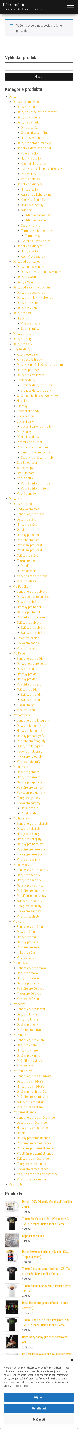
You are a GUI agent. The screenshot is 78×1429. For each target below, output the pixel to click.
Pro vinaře (19, 1035)
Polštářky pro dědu (29, 684)
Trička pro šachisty (29, 911)
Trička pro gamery (28, 803)
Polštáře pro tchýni (29, 1030)
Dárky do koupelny (28, 117)
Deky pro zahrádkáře (30, 1081)
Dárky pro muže (23, 334)
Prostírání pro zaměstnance (35, 1153)
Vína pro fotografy (28, 762)
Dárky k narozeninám (30, 267)
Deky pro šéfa (26, 932)
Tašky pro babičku (28, 638)
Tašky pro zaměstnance (32, 1164)
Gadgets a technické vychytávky (38, 396)
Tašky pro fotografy (29, 751)
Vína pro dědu (26, 710)
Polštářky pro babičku (31, 617)
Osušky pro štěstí (28, 535)
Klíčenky (22, 406)
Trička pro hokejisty (29, 854)
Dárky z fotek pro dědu (31, 664)
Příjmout (39, 1397)
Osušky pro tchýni (28, 1025)
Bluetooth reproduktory (35, 452)
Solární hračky (30, 329)
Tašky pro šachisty (29, 906)
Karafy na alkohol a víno (36, 194)
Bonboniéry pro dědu (30, 659)
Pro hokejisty (21, 818)
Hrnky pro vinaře (27, 1050)
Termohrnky (32, 236)
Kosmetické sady (28, 411)
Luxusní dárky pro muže (36, 426)
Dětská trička (29, 808)
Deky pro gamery (28, 772)
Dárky (12, 97)
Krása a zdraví (26, 416)
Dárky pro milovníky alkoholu (35, 298)
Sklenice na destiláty (38, 215)
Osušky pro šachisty (30, 885)
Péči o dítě (16, 1184)
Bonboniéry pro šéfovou (32, 968)
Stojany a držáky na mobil (37, 457)
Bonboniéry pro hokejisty (32, 823)
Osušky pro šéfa (27, 942)
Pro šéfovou (21, 963)
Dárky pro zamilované (31, 375)
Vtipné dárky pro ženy (35, 488)
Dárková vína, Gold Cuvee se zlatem (40, 365)
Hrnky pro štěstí (27, 524)
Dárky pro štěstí (23, 504)
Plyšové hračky (30, 323)
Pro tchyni (19, 1004)
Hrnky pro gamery (28, 777)
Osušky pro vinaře (28, 1056)
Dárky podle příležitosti (27, 261)
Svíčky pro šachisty (29, 901)
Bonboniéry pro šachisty (32, 870)
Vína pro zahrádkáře (30, 1107)
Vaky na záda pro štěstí (32, 576)
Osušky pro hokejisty (30, 844)
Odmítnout (39, 1408)
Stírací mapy (25, 468)
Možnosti (39, 1419)
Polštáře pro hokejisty (31, 849)
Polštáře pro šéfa (28, 947)
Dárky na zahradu (28, 122)
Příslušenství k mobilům (32, 447)
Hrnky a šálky (29, 189)
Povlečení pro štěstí (30, 545)
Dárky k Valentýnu (28, 282)
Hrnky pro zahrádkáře (30, 1086)
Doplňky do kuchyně (30, 184)
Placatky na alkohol (29, 442)
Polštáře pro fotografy (31, 741)
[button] (72, 1360)
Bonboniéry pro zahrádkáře (34, 1076)
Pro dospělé (28, 571)
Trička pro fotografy (29, 756)
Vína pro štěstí (26, 581)
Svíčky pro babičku (29, 622)
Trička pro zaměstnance (32, 1169)
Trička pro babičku (29, 643)
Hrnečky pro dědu (28, 674)
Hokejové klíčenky (28, 834)
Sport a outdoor (27, 463)
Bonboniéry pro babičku (32, 591)
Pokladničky (28, 174)
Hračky (21, 318)
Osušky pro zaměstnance (33, 1138)
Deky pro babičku (28, 602)
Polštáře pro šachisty (31, 891)
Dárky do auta (26, 107)
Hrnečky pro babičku (30, 607)
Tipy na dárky (21, 349)
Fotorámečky (29, 153)
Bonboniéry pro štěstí (30, 514)
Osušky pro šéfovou (30, 983)
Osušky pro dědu (28, 679)
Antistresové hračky (30, 359)
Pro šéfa (18, 921)
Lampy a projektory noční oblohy (42, 169)
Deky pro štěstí (26, 519)
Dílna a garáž (29, 128)
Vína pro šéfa (25, 957)
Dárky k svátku (26, 277)
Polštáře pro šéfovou (30, 988)
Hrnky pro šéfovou (28, 978)
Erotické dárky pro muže (36, 385)
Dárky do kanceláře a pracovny (37, 112)
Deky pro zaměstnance (32, 1122)
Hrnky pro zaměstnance (32, 1128)
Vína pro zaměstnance (31, 1179)
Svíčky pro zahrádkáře (31, 1102)
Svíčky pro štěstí (27, 555)
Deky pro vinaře (27, 1045)
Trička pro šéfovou (29, 994)
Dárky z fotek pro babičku (33, 597)
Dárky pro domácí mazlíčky (34, 143)
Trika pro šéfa (26, 952)
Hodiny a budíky (31, 158)
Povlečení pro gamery (31, 792)
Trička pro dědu (27, 705)
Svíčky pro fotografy (30, 746)
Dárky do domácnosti (26, 102)
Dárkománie (14, 4)
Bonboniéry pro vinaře (31, 1040)
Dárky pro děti (22, 313)
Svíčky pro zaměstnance (33, 1158)
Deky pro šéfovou (28, 973)
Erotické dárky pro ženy (36, 390)
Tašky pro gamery (28, 798)
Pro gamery (20, 767)
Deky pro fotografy (29, 726)
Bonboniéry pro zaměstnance (36, 1117)
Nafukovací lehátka (33, 138)
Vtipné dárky (25, 478)
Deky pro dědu (26, 669)
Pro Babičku (20, 586)
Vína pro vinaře (26, 1066)
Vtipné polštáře (31, 179)
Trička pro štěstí (27, 561)
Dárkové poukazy (28, 370)
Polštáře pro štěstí (29, 540)
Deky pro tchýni (27, 1014)
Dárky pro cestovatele (31, 293)
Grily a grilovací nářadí (35, 133)
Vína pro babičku (27, 648)
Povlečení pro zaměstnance (35, 1148)
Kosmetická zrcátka (34, 164)
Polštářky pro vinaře (30, 1061)
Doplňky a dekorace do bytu (35, 148)
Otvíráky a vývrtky (32, 205)
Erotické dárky (26, 380)
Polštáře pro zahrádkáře (32, 1097)
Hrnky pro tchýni (27, 1019)
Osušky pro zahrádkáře (32, 1092)
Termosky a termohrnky (36, 231)
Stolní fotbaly (25, 473)
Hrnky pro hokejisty (29, 839)
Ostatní (21, 530)
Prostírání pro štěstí (30, 550)
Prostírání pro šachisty (31, 896)
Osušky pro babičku (29, 612)
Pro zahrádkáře (23, 1071)
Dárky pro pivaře (27, 303)
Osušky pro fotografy (30, 736)
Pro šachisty (21, 865)
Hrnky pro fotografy (29, 731)
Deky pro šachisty (28, 875)
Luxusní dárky (26, 421)
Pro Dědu (19, 653)
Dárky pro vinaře (27, 308)
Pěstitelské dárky (28, 437)
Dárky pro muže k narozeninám (41, 272)
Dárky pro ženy (22, 344)
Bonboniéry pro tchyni (31, 1009)
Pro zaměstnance (24, 1112)
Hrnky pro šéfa (26, 937)
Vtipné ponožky (27, 494)
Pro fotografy (21, 715)
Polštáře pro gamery (30, 787)
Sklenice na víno (35, 220)
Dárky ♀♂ (15, 499)
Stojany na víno (31, 225)
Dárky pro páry (22, 339)
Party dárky (24, 432)
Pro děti (26, 566)
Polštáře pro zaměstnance (34, 1143)
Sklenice (26, 210)
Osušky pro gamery (29, 782)
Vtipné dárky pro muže (35, 483)
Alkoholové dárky (28, 354)
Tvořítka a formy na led (36, 241)
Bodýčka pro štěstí (29, 509)
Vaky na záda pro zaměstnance (37, 1174)
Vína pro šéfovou (28, 999)
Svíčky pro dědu (27, 689)
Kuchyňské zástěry (33, 200)
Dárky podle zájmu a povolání (31, 287)
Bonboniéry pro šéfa (30, 927)
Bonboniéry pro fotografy (33, 720)
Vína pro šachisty (28, 916)
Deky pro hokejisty (28, 829)
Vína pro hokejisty (28, 860)
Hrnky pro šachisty (29, 880)
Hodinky (22, 401)
